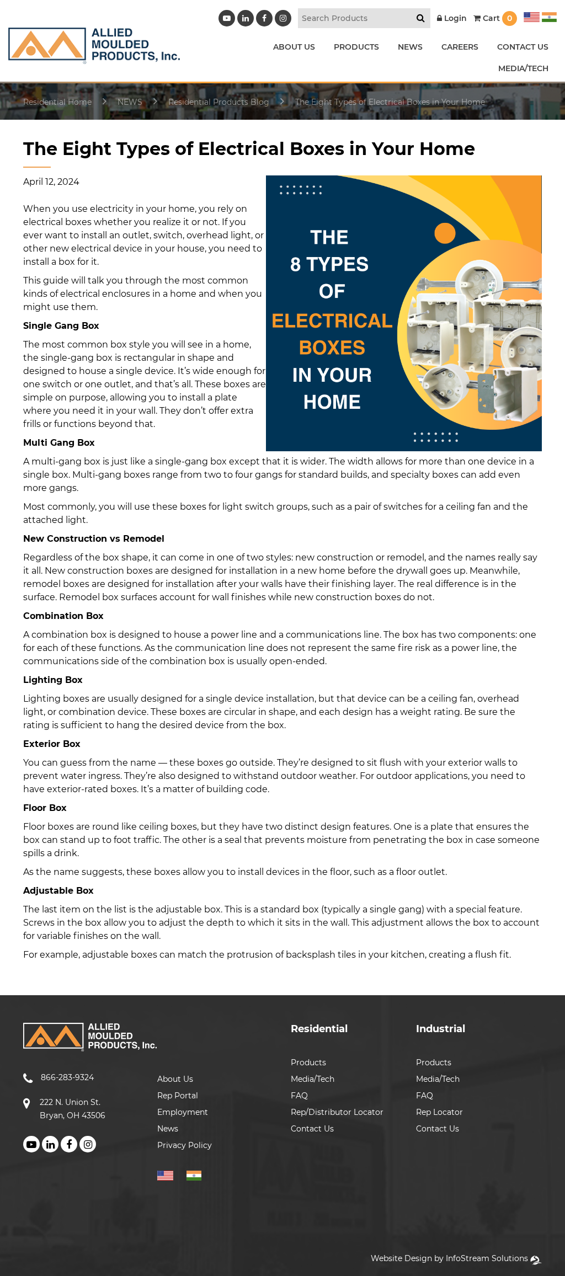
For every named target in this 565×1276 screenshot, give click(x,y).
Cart (496, 18)
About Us (175, 1079)
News (167, 1129)
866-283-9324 (67, 1077)
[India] (548, 15)
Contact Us (312, 1129)
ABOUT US (294, 47)
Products (308, 1062)
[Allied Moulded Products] (94, 57)
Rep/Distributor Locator (337, 1112)
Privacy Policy (184, 1145)
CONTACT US (522, 47)
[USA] (532, 15)
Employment (182, 1112)
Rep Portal (177, 1096)
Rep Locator (439, 1112)
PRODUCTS (356, 47)
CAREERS (459, 47)
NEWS (410, 47)
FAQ (299, 1096)
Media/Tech (312, 1079)
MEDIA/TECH (523, 68)
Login (454, 18)
